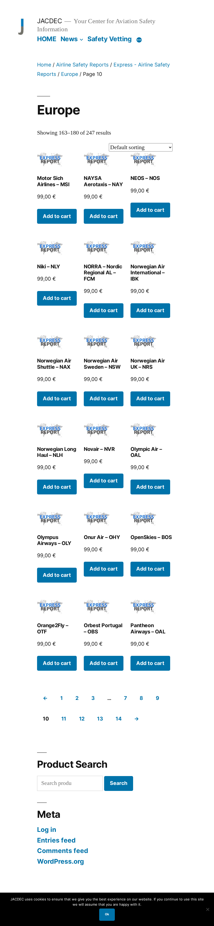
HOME (46, 39)
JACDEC (49, 21)
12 (82, 719)
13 (100, 719)
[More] (139, 40)
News (69, 39)
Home (44, 65)
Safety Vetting (109, 39)
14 (118, 719)
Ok (107, 914)
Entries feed (56, 840)
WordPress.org (60, 861)
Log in (46, 829)
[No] (207, 909)
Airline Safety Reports (82, 65)
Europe (69, 74)
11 (63, 719)
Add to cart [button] (57, 216)
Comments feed (62, 851)
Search (118, 783)
